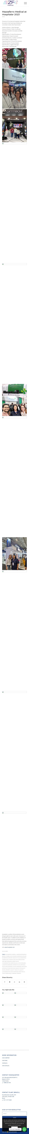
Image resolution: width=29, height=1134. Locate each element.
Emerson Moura (21, 956)
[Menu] (24, 3)
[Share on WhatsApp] (14, 982)
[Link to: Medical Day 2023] (8, 1010)
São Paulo (22, 971)
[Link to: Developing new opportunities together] (21, 1010)
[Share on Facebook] (4, 982)
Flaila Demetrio (21, 957)
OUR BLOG (4, 1063)
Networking (9, 966)
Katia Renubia (22, 963)
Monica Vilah (16, 964)
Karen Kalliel (14, 963)
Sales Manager (14, 971)
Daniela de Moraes (11, 956)
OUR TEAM (4, 1060)
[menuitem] (24, 3)
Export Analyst (12, 957)
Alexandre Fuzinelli (10, 954)
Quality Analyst (14, 970)
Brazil (4, 956)
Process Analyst (15, 968)
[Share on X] (9, 982)
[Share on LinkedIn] (19, 982)
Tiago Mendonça (7, 973)
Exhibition (5, 957)
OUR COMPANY (6, 1058)
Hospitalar (5, 959)
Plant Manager (17, 966)
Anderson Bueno (21, 954)
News (3, 16)
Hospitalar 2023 (13, 959)
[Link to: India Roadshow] (8, 998)
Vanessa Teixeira (16, 973)
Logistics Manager (7, 964)
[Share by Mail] (24, 982)
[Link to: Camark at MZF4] (21, 1022)
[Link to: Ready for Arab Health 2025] (21, 1034)
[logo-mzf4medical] (12, 3)
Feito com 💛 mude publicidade (9, 1132)
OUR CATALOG (5, 1065)
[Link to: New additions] (8, 1034)
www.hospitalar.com (10, 947)
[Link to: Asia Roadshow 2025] (8, 1022)
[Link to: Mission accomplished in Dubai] (21, 998)
